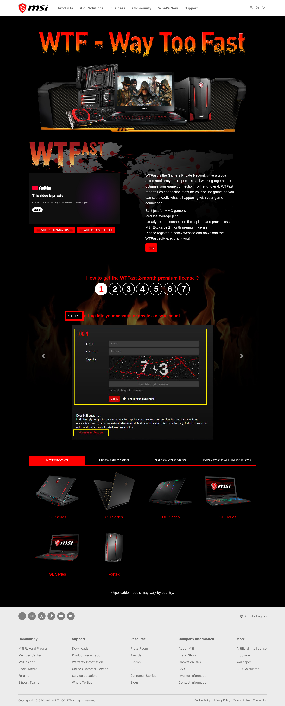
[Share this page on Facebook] (279, 22)
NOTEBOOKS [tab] (57, 460)
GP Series (227, 517)
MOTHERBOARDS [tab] (114, 460)
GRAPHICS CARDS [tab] (170, 460)
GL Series (57, 574)
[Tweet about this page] (279, 33)
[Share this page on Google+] (279, 27)
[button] (43, 356)
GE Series (171, 517)
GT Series (57, 517)
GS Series (114, 517)
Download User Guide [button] (96, 230)
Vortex (114, 574)
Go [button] (151, 248)
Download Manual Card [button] (54, 230)
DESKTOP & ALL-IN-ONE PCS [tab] (227, 460)
